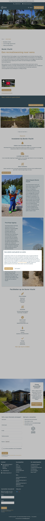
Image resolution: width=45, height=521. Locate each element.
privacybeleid (20, 262)
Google (25, 262)
